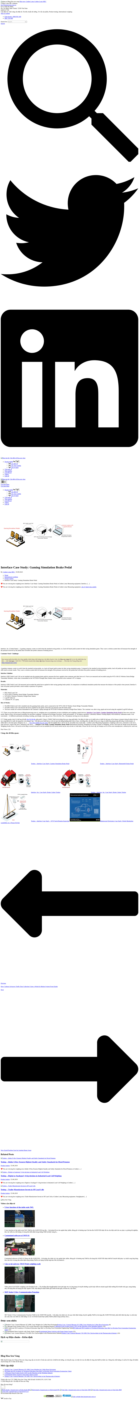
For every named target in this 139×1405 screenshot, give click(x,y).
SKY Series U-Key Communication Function (22, 1292)
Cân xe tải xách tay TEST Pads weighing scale (23, 1264)
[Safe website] (83, 1396)
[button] (14, 462)
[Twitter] (69, 299)
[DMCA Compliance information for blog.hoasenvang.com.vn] (58, 1396)
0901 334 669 (9, 18)
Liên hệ (7, 476)
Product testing (5, 1165)
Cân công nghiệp (16, 465)
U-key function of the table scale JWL (19, 1207)
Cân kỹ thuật (14, 467)
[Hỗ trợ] (3, 1387)
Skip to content (5, 13)
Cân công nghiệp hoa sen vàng (38, 723)
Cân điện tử (14, 464)
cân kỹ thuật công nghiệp (88, 587)
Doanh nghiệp (9, 462)
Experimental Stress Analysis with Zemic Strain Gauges (56, 1331)
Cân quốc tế (8, 469)
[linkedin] (69, 456)
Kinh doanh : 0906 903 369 (13, 16)
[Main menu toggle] (4, 482)
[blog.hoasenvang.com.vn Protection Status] (48, 1396)
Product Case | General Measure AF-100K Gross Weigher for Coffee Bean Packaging (83, 1324)
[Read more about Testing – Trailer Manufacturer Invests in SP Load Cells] (18, 1186)
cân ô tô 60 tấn (31, 719)
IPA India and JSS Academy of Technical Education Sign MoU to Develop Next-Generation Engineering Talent (38, 1371)
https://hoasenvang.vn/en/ (9, 662)
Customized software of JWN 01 (17, 1236)
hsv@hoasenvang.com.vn (8, 5)
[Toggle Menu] (17, 461)
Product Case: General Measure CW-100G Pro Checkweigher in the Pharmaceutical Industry (89, 1333)
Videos (7, 474)
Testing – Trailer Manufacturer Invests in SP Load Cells (22, 1190)
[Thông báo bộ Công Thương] (66, 1396)
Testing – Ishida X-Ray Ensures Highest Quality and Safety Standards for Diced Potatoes (35, 1162)
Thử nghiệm (8, 471)
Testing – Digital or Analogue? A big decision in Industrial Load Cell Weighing (31, 1176)
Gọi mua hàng (5, 486)
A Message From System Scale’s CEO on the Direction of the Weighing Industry (78, 1326)
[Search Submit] (26, 22)
